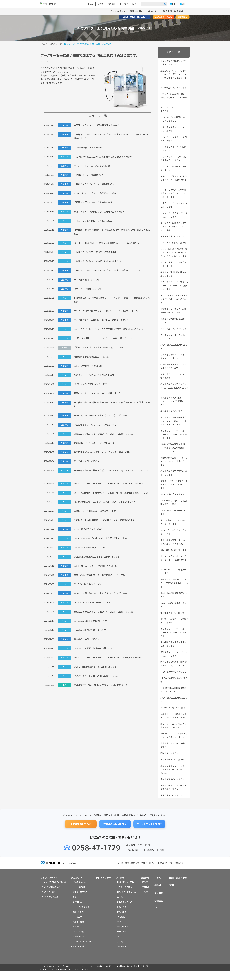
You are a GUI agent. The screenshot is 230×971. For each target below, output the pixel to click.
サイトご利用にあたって (49, 966)
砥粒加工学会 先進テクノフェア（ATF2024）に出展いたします (97, 611)
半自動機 (146, 887)
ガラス (120, 896)
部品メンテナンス (124, 901)
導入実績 (167, 11)
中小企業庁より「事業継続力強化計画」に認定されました (95, 320)
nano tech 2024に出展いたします (83, 629)
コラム (90, 4)
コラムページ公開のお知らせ (81, 288)
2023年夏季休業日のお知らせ (173, 671)
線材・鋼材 (121, 931)
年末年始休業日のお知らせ (80, 279)
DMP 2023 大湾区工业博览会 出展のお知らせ (89, 648)
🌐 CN (182, 4)
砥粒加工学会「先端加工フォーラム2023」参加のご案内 (173, 715)
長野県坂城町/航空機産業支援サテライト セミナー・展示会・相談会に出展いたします (105, 299)
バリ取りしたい (79, 882)
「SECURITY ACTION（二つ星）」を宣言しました (173, 689)
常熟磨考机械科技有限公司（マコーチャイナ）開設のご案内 (96, 452)
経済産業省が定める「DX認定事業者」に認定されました (95, 684)
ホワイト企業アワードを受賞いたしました (173, 264)
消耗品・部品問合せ (177, 877)
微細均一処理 (78, 921)
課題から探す (136, 11)
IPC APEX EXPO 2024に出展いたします (86, 602)
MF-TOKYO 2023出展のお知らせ (173, 680)
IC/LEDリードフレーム (126, 892)
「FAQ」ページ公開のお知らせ (82, 174)
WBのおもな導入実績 (51, 896)
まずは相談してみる (163, 17)
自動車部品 (121, 906)
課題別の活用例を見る (115, 824)
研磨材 (100, 4)
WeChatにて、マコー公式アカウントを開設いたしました (174, 735)
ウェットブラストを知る (149, 824)
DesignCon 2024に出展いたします (84, 620)
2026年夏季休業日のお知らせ (81, 147)
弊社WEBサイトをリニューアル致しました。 (89, 442)
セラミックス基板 (124, 887)
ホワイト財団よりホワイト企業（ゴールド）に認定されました (97, 593)
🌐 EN (172, 4)
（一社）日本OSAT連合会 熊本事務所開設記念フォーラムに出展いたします (103, 242)
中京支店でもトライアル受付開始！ (173, 745)
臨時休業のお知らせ (169, 753)
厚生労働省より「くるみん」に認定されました (90, 424)
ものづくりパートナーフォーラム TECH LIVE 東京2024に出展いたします (102, 483)
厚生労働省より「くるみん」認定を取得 (173, 376)
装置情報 (145, 877)
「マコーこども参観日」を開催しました (86, 220)
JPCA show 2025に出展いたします (84, 384)
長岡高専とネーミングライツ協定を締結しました (91, 393)
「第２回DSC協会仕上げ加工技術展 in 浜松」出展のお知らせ (96, 156)
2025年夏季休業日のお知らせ (81, 365)
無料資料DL (182, 17)
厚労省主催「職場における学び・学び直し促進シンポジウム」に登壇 (100, 270)
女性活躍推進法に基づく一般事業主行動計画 (130, 966)
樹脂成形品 (121, 911)
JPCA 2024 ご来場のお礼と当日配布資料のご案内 (174, 502)
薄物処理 (76, 926)
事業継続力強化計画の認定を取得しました (173, 274)
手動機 (145, 892)
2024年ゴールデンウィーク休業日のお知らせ (89, 565)
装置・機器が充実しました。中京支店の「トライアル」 (94, 575)
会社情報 (112, 4)
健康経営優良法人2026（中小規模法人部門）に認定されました (173, 180)
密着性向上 (77, 901)
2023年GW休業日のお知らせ (173, 707)
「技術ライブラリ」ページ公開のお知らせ (87, 184)
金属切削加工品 (123, 926)
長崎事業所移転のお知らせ (172, 779)
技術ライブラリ (153, 11)
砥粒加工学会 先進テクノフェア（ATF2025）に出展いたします (97, 433)
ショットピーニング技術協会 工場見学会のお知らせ (93, 211)
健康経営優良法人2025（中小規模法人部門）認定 (173, 366)
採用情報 (124, 4)
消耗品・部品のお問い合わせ (134, 17)
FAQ (134, 4)
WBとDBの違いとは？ (51, 887)
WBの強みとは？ (49, 892)
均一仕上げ (77, 916)
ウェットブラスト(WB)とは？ (54, 882)
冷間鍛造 (121, 916)
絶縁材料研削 (78, 911)
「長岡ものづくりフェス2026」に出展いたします (91, 261)
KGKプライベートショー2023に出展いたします (90, 675)
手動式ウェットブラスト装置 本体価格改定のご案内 (92, 347)
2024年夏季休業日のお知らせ (81, 529)
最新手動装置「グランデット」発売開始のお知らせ (173, 787)
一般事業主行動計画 (103, 966)
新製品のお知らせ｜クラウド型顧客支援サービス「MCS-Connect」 (173, 769)
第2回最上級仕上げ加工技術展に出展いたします (90, 556)
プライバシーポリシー (70, 966)
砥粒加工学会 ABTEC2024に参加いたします (88, 510)
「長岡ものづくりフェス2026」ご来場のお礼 (89, 252)
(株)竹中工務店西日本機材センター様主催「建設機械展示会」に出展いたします (105, 492)
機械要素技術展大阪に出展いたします (85, 356)
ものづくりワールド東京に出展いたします (87, 374)
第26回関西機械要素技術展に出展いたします (89, 666)
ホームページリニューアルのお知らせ (85, 165)
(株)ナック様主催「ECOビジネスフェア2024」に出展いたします (98, 501)
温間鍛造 (121, 941)
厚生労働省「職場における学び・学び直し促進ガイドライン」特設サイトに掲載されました (104, 136)
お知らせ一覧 (173, 52)
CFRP (119, 921)
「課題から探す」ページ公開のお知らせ (86, 202)
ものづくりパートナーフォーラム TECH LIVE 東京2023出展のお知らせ (101, 657)
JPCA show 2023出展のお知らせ (173, 699)
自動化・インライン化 (82, 941)
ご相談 (171, 885)
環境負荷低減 (78, 946)
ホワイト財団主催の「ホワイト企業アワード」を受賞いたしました (99, 310)
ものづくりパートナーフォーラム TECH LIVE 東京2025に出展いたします (102, 329)
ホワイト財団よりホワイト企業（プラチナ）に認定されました (97, 415)
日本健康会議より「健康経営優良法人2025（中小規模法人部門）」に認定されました (105, 404)
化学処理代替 (78, 936)
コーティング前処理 (81, 906)
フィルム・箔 (122, 946)
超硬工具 (121, 936)
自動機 (145, 882)
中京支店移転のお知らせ (171, 795)
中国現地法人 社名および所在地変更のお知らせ (90, 125)
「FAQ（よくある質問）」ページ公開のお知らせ (173, 119)
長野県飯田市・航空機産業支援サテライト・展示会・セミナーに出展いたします (104, 472)
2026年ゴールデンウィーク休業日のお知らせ (89, 193)
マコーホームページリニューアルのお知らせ (174, 109)
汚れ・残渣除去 (79, 887)
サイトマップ (87, 966)
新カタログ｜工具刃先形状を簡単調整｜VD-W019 (173, 725)
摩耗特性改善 (78, 931)
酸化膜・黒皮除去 (80, 892)
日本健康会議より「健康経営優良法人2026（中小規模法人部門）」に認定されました (105, 231)
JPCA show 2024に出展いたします (84, 547)
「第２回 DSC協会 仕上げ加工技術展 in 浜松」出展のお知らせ (173, 97)
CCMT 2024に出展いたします (81, 584)
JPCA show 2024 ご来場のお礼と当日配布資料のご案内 (94, 538)
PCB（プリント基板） (126, 882)
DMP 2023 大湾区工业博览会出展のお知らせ (174, 620)
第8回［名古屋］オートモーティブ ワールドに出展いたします (97, 338)
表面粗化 (76, 896)
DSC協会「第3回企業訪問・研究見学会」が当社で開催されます (98, 520)
